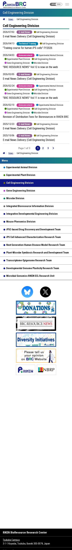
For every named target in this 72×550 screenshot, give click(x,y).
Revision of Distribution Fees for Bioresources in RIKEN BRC (36, 116)
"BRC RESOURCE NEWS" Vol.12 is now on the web (30, 67)
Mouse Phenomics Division (20, 221)
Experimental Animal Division (21, 167)
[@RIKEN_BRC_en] (46, 298)
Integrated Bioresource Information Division (30, 206)
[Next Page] (53, 148)
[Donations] (36, 314)
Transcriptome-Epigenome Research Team (29, 260)
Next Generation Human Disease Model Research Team (35, 245)
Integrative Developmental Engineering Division (32, 213)
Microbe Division (15, 198)
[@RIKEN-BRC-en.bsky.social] (27, 298)
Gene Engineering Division (20, 190)
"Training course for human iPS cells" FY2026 (27, 48)
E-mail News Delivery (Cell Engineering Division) (29, 36)
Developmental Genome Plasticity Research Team (32, 268)
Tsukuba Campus (11, 540)
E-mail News (24, 32)
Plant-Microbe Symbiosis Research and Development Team (37, 252)
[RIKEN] (25, 374)
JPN (53, 4)
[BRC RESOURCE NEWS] (36, 330)
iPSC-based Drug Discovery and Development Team (33, 229)
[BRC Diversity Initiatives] (36, 346)
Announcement (25, 55)
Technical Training (27, 43)
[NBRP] (46, 374)
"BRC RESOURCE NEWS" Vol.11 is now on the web (30, 97)
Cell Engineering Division (20, 182)
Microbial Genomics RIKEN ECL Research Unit (30, 275)
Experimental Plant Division (20, 175)
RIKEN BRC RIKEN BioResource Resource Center (14, 4)
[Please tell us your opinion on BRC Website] (36, 362)
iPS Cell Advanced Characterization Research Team (33, 237)
